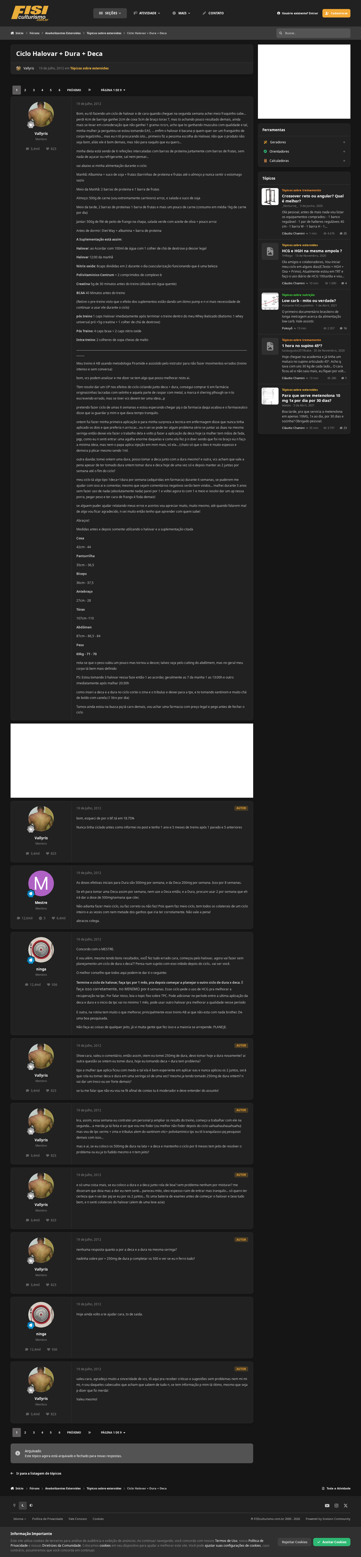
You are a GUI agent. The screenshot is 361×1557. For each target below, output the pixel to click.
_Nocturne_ (290, 206)
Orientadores (279, 151)
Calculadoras (279, 160)
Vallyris (29, 68)
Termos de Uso (226, 1540)
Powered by (328, 1519)
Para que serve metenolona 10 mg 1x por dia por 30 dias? (311, 398)
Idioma (18, 1519)
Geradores (278, 142)
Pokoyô (287, 328)
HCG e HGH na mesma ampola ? (312, 250)
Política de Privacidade (47, 1519)
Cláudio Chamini (293, 233)
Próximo (74, 90)
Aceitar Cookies (334, 1542)
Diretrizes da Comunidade (61, 1545)
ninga (41, 969)
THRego (287, 256)
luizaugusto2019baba (296, 350)
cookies (105, 1545)
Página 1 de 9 (111, 90)
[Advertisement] (132, 761)
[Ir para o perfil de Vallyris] (18, 68)
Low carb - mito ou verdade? (309, 300)
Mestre (41, 902)
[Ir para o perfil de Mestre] (41, 883)
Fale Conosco (78, 1519)
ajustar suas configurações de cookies (233, 1545)
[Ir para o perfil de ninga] (41, 950)
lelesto (286, 405)
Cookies (98, 1519)
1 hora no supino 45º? (302, 345)
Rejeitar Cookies (294, 1542)
